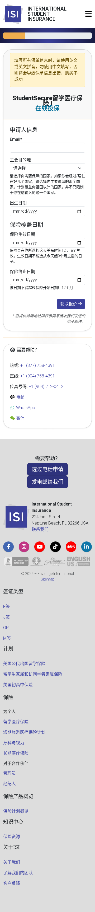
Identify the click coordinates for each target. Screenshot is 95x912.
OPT (7, 627)
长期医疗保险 (15, 753)
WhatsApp (25, 407)
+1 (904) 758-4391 (37, 375)
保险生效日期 (22, 234)
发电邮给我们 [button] (47, 482)
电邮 (20, 397)
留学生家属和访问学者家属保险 (32, 674)
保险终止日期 (22, 271)
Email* (16, 139)
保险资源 (11, 836)
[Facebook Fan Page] (8, 546)
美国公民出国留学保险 (24, 663)
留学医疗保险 (15, 721)
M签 (7, 638)
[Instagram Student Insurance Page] (24, 546)
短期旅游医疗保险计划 (24, 732)
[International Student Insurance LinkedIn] (86, 546)
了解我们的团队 (18, 872)
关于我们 (11, 862)
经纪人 (9, 783)
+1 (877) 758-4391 (37, 365)
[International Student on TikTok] (55, 546)
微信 (20, 418)
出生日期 (18, 202)
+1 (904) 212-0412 (46, 386)
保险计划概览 (15, 811)
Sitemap (47, 579)
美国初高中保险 (18, 684)
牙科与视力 (13, 742)
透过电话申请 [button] (47, 469)
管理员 (9, 773)
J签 (6, 617)
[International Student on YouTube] (39, 546)
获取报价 (69, 303)
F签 (6, 606)
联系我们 (40, 529)
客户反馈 (11, 883)
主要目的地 (20, 159)
